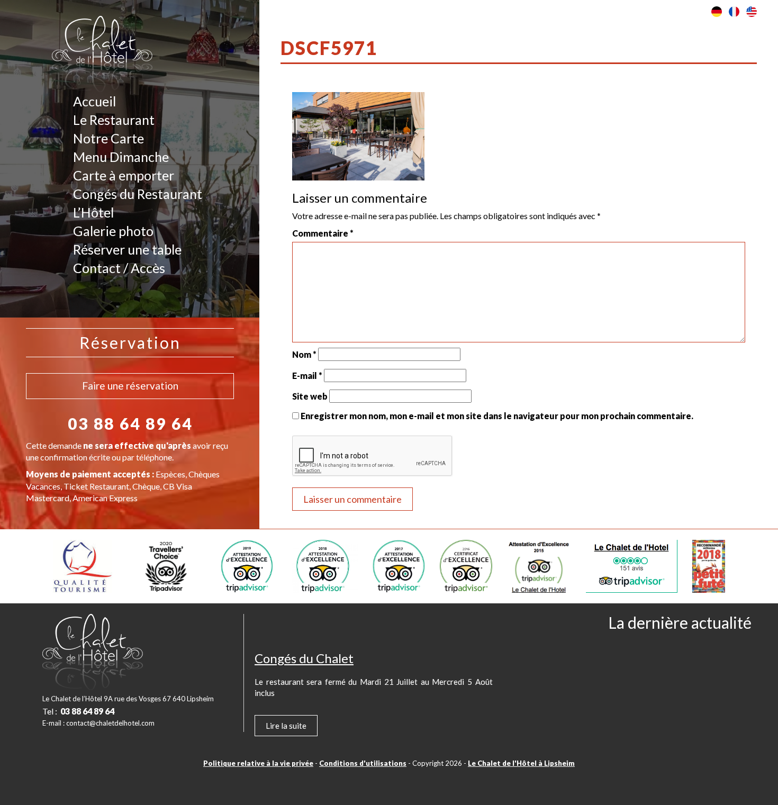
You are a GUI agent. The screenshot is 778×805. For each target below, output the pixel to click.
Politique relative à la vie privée (258, 763)
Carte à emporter (123, 175)
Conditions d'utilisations (362, 763)
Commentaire (323, 233)
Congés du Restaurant (137, 194)
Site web (310, 396)
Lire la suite (286, 725)
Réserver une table (127, 249)
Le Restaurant (114, 120)
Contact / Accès (119, 268)
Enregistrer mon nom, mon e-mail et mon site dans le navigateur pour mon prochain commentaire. (497, 416)
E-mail (307, 375)
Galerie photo (113, 231)
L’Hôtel (93, 212)
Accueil (94, 101)
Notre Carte (108, 138)
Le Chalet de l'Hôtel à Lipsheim (521, 763)
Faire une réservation (130, 385)
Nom (304, 354)
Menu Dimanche (121, 157)
